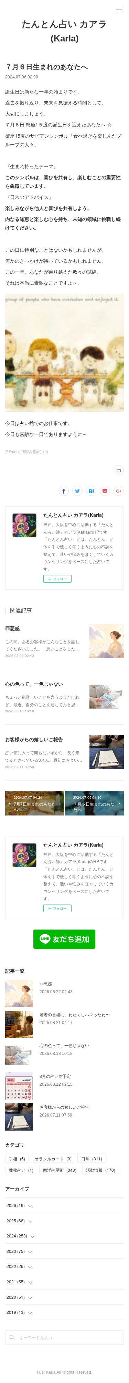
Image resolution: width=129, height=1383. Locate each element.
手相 (17, 1158)
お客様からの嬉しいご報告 (34, 739)
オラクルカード (53, 1158)
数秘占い (21, 1170)
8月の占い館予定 (55, 1076)
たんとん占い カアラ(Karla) (64, 31)
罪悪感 (12, 628)
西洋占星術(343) (35, 451)
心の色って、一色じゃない (34, 683)
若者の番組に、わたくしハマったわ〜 (75, 1014)
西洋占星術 (59, 1170)
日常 (91, 1158)
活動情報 (100, 1170)
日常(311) (12, 451)
